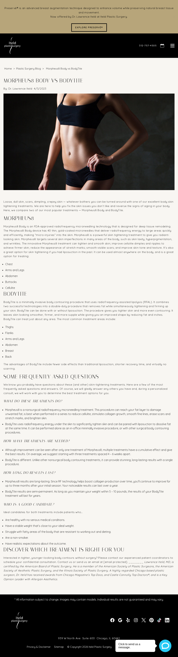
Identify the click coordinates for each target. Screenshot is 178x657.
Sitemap (59, 647)
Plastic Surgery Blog (28, 68)
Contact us (65, 562)
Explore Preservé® (89, 27)
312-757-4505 (148, 45)
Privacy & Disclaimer (39, 647)
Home (8, 68)
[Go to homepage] (67, 45)
